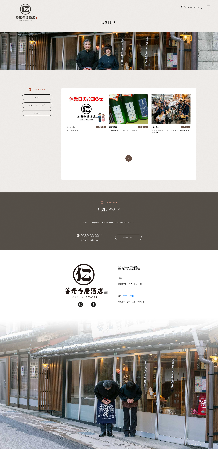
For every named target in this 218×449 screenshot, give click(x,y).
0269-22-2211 (92, 235)
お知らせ (37, 113)
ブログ (37, 97)
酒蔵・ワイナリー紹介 (37, 105)
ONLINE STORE (193, 7)
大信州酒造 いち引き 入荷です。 (124, 130)
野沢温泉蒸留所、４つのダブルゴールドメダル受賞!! (170, 131)
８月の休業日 (72, 130)
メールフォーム (128, 237)
